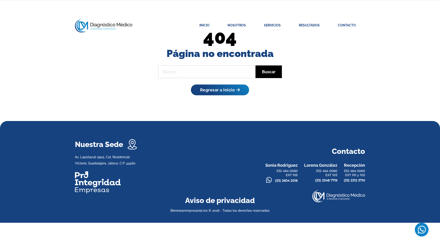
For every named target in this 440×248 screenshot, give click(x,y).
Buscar (268, 71)
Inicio (204, 25)
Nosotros (237, 25)
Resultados (309, 25)
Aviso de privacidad (220, 200)
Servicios (272, 25)
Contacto (347, 25)
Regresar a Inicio (217, 89)
